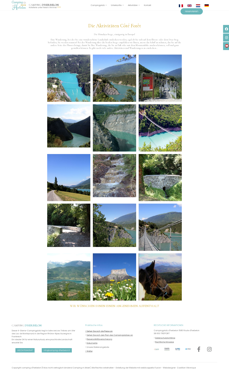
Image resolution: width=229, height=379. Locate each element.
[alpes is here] (177, 349)
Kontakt (147, 5)
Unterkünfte (116, 5)
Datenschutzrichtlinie (165, 338)
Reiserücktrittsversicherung (99, 339)
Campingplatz (98, 5)
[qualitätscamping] (156, 349)
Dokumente (92, 343)
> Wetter (89, 351)
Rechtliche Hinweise (164, 342)
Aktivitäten (133, 5)
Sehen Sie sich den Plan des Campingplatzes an (110, 335)
